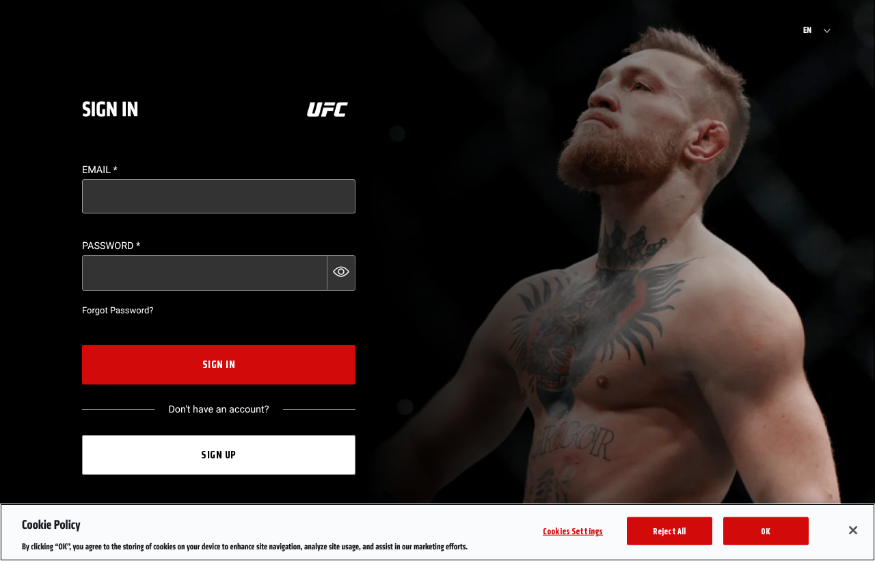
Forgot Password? (117, 310)
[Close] (853, 530)
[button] (341, 273)
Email (100, 170)
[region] (437, 532)
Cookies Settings (573, 530)
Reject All (669, 530)
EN (807, 30)
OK (765, 530)
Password (111, 246)
